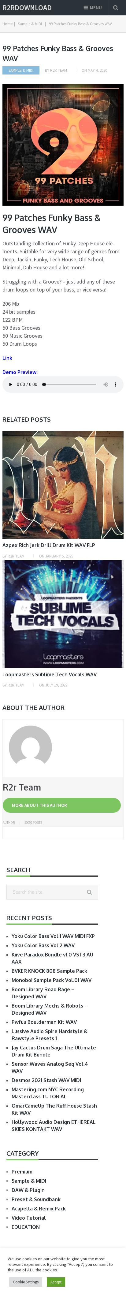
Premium (22, 1172)
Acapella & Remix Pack (39, 1208)
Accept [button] (55, 1282)
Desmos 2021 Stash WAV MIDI (46, 1080)
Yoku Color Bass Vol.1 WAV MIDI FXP (53, 936)
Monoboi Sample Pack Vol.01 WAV (51, 980)
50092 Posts (33, 822)
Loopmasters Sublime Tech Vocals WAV (49, 674)
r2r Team (58, 70)
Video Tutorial (29, 1218)
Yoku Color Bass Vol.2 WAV (43, 945)
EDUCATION (26, 1227)
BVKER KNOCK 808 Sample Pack (49, 971)
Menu (96, 7)
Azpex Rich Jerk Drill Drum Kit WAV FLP (48, 545)
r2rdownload (27, 7)
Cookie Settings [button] (26, 1282)
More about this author (39, 805)
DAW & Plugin (28, 1190)
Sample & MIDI (21, 70)
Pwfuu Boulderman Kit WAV (44, 1022)
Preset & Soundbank (36, 1199)
